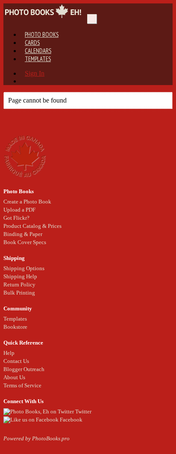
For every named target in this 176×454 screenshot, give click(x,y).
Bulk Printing (19, 292)
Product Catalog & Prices (32, 226)
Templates (38, 59)
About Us (14, 377)
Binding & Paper (22, 234)
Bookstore (15, 327)
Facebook (70, 419)
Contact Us (16, 361)
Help (9, 353)
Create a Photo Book (27, 201)
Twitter (82, 411)
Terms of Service (22, 385)
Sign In (34, 73)
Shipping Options (23, 268)
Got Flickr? (16, 218)
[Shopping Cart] (25, 81)
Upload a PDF (19, 209)
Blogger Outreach (23, 369)
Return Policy (19, 284)
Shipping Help (20, 276)
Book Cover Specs (24, 242)
